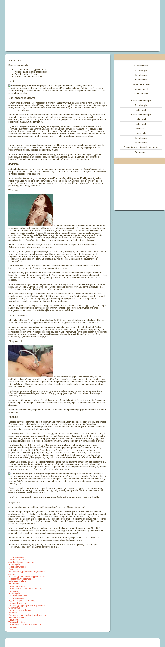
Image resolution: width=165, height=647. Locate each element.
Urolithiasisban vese (17, 559)
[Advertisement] (52, 25)
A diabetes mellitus (17, 581)
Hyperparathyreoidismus (19, 579)
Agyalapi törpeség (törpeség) (21, 562)
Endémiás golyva (16, 557)
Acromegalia (14, 564)
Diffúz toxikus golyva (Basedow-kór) (25, 588)
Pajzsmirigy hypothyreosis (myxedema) (26, 571)
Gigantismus (14, 569)
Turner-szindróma (16, 586)
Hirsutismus (13, 583)
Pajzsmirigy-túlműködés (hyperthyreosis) (27, 576)
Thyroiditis (13, 591)
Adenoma (12, 574)
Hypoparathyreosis (17, 567)
